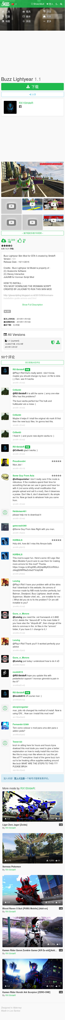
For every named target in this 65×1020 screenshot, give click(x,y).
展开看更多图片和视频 (32, 233)
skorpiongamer (20, 706)
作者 (27, 369)
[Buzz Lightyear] (32, 179)
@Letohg (17, 617)
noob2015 (18, 671)
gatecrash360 (20, 525)
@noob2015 (19, 695)
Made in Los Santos (10, 1010)
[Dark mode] (56, 4)
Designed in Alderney (11, 1007)
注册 (23, 778)
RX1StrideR (26, 103)
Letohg (16, 580)
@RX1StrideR (19, 393)
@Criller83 (18, 450)
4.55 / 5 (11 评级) (7, 249)
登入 (16, 778)
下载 (34, 86)
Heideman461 (20, 511)
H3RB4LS (17, 539)
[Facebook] (20, 106)
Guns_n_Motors (21, 613)
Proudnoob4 (19, 461)
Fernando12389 (21, 724)
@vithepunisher (21, 478)
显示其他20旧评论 (32, 362)
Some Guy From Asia (23, 475)
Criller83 (17, 389)
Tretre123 (17, 741)
